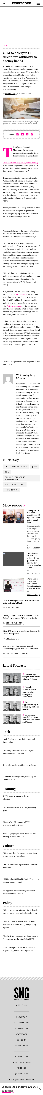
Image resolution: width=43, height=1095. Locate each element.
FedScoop (21, 1016)
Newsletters (21, 1056)
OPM (7, 472)
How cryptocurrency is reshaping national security (30, 705)
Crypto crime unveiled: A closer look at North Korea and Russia (31, 718)
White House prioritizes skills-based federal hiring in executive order (34, 584)
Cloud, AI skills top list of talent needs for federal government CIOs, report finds (21, 617)
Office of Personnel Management (15, 478)
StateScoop (21, 1034)
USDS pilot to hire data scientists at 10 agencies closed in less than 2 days (33, 516)
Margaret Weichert (15, 484)
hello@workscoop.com (21, 1079)
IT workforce (12, 489)
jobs (34, 466)
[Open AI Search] (7, 2)
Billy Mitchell (10, 93)
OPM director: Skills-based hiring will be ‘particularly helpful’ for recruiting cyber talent (34, 560)
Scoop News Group (15, 623)
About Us (21, 1005)
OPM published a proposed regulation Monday (20, 162)
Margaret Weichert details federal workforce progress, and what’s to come (20, 647)
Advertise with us (21, 1062)
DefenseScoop (21, 1022)
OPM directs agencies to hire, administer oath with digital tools (21, 601)
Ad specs (21, 1068)
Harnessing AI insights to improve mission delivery (31, 677)
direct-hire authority (16, 466)
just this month (21, 294)
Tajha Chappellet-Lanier (17, 653)
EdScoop (21, 1040)
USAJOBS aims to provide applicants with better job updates (21, 632)
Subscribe (7, 1091)
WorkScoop (21, 1045)
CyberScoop (21, 1028)
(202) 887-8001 (21, 1073)
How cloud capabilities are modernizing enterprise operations (29, 692)
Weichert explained (14, 306)
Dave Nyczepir (33, 548)
